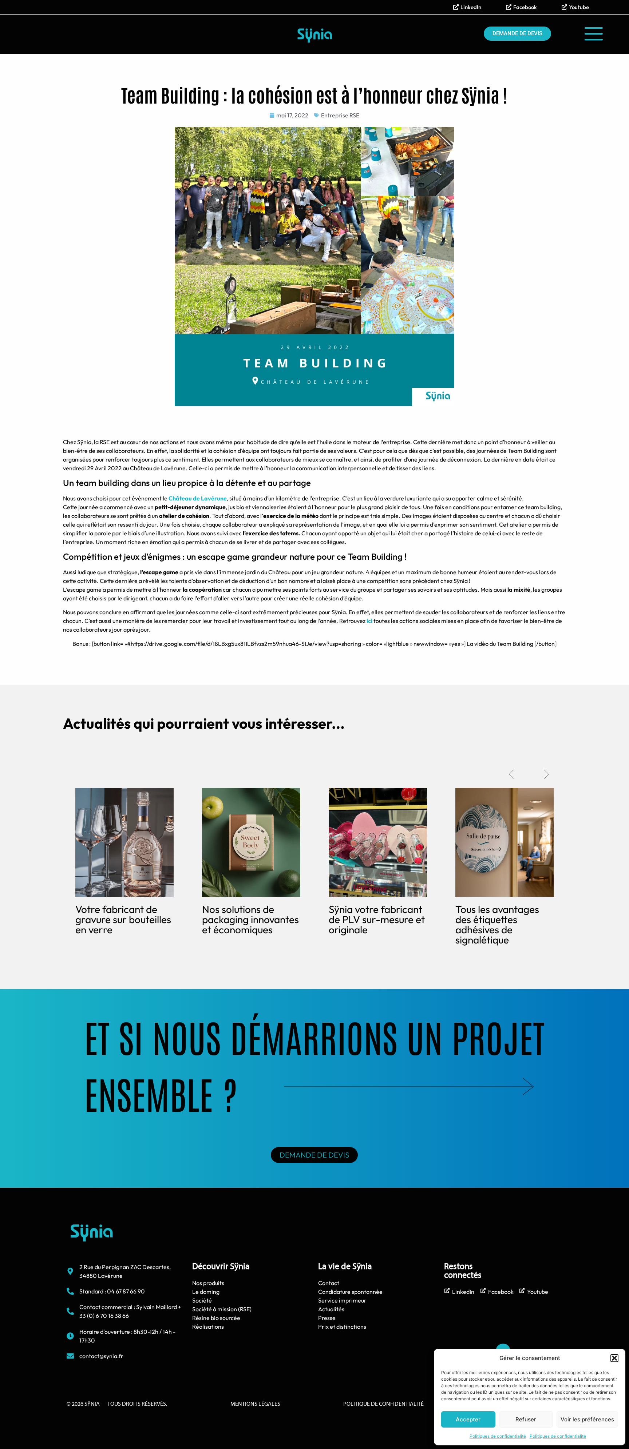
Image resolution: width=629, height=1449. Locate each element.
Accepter (468, 1419)
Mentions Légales (255, 1404)
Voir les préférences (587, 1419)
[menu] (594, 34)
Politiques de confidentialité (498, 1436)
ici (370, 620)
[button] (614, 1358)
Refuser (525, 1419)
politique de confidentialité (383, 1404)
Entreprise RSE (340, 115)
